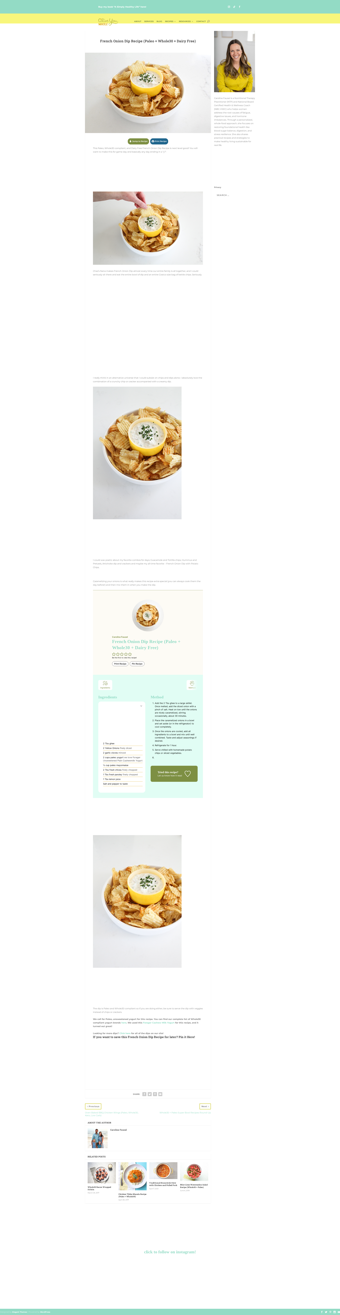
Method (192, 688)
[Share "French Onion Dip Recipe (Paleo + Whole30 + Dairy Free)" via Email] (160, 1094)
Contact (201, 21)
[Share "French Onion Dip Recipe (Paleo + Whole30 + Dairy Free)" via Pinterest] (155, 1094)
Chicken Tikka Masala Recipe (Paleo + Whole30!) (132, 1195)
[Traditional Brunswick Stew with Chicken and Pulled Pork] (163, 1170)
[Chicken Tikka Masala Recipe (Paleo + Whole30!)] (132, 1176)
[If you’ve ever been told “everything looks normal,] (234, 1271)
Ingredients (105, 688)
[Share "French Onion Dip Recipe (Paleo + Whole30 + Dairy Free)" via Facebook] (144, 1094)
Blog (159, 21)
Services (149, 21)
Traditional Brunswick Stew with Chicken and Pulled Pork (163, 1184)
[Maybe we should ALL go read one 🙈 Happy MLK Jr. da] (148, 1295)
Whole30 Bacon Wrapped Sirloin (99, 1188)
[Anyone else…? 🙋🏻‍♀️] (105, 1271)
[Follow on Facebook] (239, 7)
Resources (185, 21)
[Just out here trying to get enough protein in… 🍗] (62, 1295)
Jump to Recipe (140, 141)
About (137, 21)
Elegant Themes (19, 1312)
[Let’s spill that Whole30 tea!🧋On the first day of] (277, 1295)
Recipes (169, 21)
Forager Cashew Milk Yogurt (159, 1022)
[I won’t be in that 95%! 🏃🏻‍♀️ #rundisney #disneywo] (62, 1271)
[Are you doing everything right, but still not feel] (277, 1271)
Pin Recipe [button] (137, 663)
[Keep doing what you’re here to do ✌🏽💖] (148, 1271)
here (123, 1022)
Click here (125, 1033)
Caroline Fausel (118, 1129)
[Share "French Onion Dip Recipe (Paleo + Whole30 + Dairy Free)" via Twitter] (149, 1094)
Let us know (164, 775)
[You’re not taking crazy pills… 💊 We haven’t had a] (191, 1295)
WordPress (45, 1312)
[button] (114, 654)
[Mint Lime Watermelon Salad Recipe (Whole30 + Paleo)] (194, 1171)
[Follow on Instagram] (229, 7)
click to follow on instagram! (170, 1251)
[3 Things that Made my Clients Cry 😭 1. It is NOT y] (105, 1295)
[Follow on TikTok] (234, 7)
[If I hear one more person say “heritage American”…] (191, 1271)
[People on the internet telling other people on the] (234, 1295)
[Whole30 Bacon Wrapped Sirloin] (102, 1172)
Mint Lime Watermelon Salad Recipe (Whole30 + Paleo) (194, 1185)
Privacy (217, 187)
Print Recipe (160, 141)
